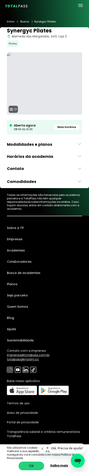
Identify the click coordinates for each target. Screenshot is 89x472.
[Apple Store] (22, 390)
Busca (24, 21)
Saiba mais (59, 465)
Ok (31, 465)
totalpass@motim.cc (23, 359)
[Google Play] (54, 390)
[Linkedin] (25, 370)
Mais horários (66, 127)
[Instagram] (10, 370)
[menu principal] (80, 5)
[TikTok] (33, 370)
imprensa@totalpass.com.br (28, 355)
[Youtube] (18, 370)
